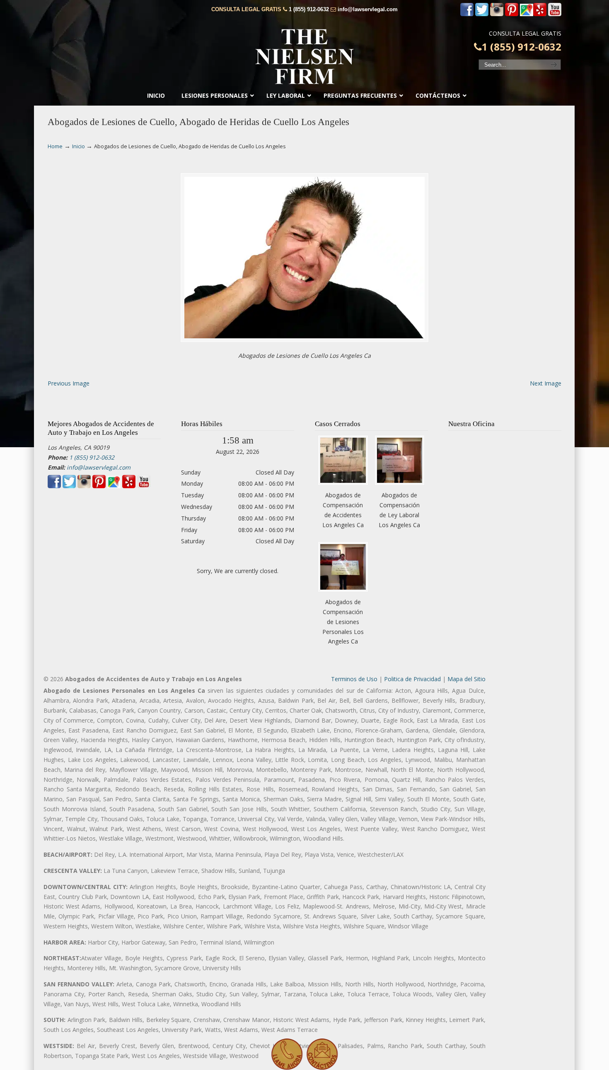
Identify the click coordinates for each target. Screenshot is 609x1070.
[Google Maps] (526, 14)
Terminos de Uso (354, 679)
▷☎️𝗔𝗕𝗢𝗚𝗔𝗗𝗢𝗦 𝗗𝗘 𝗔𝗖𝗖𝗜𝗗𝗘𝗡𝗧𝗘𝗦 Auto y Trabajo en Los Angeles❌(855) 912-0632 (304, 56)
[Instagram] (496, 14)
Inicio (78, 146)
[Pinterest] (511, 14)
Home (55, 146)
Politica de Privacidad (412, 679)
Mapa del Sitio (466, 679)
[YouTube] (554, 14)
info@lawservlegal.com (368, 9)
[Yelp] (539, 14)
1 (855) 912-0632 (309, 9)
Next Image (545, 383)
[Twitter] (481, 14)
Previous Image (68, 383)
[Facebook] (467, 14)
